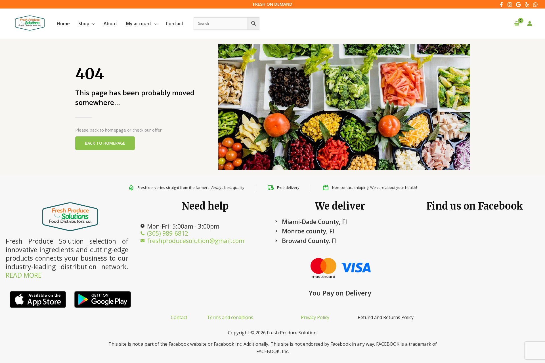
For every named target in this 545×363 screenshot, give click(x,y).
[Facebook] (501, 4)
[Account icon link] (529, 23)
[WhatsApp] (535, 4)
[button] (92, 23)
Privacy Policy (315, 317)
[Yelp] (526, 4)
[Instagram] (509, 4)
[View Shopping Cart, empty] (516, 24)
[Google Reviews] (518, 4)
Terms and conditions (230, 317)
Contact (179, 317)
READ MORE (23, 275)
